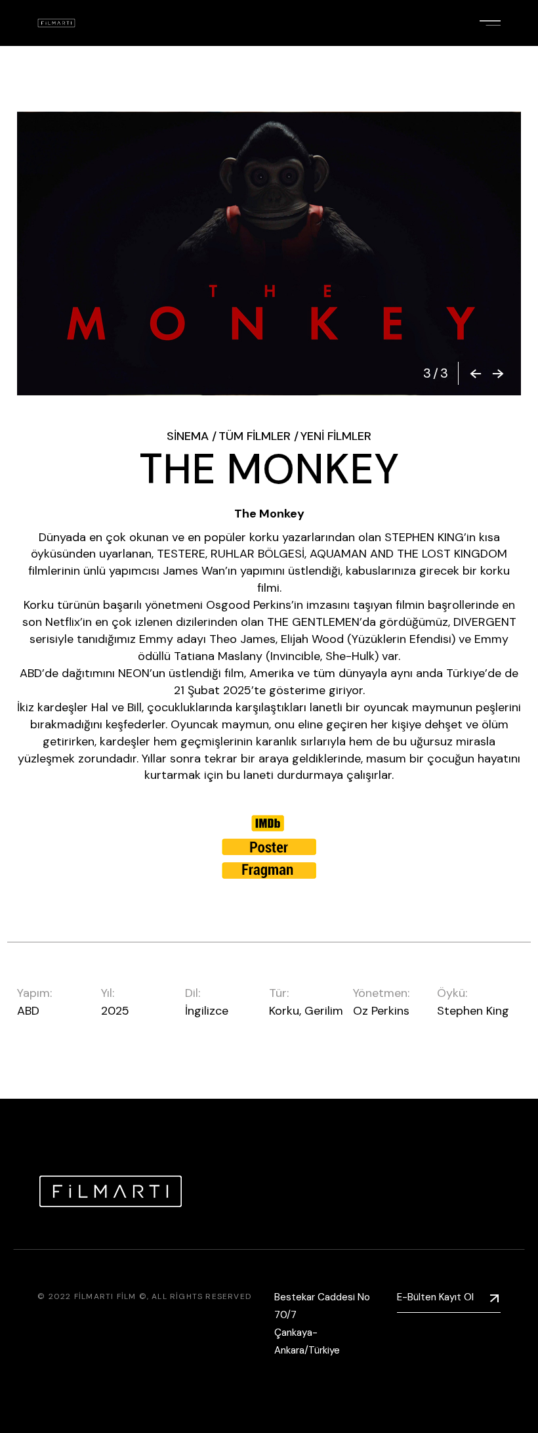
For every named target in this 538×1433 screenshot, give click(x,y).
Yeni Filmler (335, 436)
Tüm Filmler (254, 436)
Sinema (188, 436)
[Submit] (494, 1298)
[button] (475, 373)
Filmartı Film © (110, 1296)
